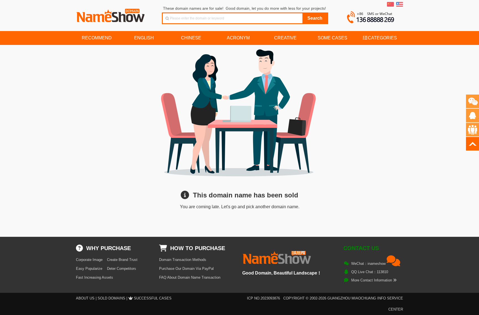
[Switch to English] (399, 4)
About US (85, 298)
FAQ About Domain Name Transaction (189, 277)
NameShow (111, 14)
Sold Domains (111, 298)
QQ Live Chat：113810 (369, 272)
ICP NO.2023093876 (263, 298)
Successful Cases (153, 298)
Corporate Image (89, 260)
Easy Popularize (89, 268)
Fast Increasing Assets (94, 277)
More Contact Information (372, 280)
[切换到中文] (390, 4)
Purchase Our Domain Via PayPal (186, 268)
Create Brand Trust (122, 260)
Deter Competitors (121, 268)
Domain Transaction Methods (182, 260)
